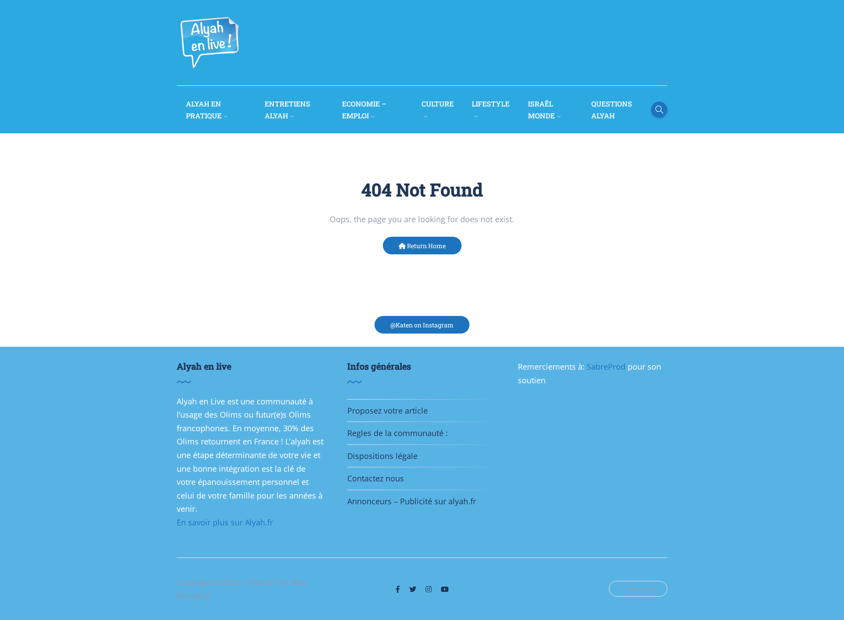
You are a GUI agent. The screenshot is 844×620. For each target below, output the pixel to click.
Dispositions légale (382, 456)
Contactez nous (375, 478)
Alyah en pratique (204, 109)
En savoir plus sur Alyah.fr (225, 522)
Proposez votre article (387, 410)
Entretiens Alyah (287, 109)
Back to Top (642, 589)
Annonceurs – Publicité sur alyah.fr (411, 501)
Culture (438, 103)
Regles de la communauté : (397, 433)
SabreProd (607, 366)
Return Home (426, 246)
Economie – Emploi (364, 109)
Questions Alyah (611, 109)
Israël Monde (541, 109)
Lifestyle (490, 103)
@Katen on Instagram (422, 325)
